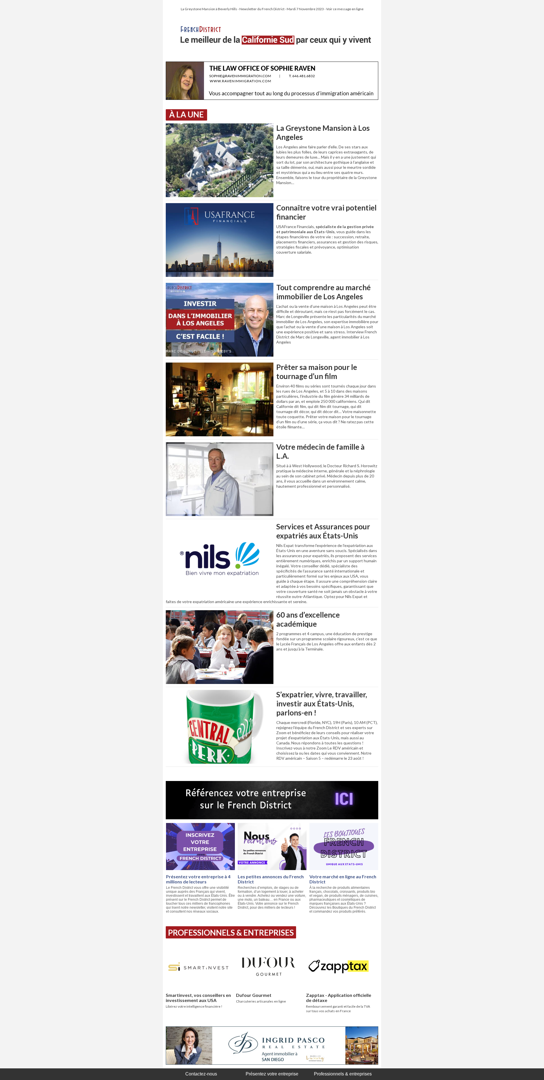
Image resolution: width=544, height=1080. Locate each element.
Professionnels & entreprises (343, 1073)
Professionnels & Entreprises (231, 932)
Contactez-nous (201, 1073)
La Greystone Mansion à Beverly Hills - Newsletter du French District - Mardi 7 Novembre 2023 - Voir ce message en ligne (272, 9)
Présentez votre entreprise (272, 1073)
